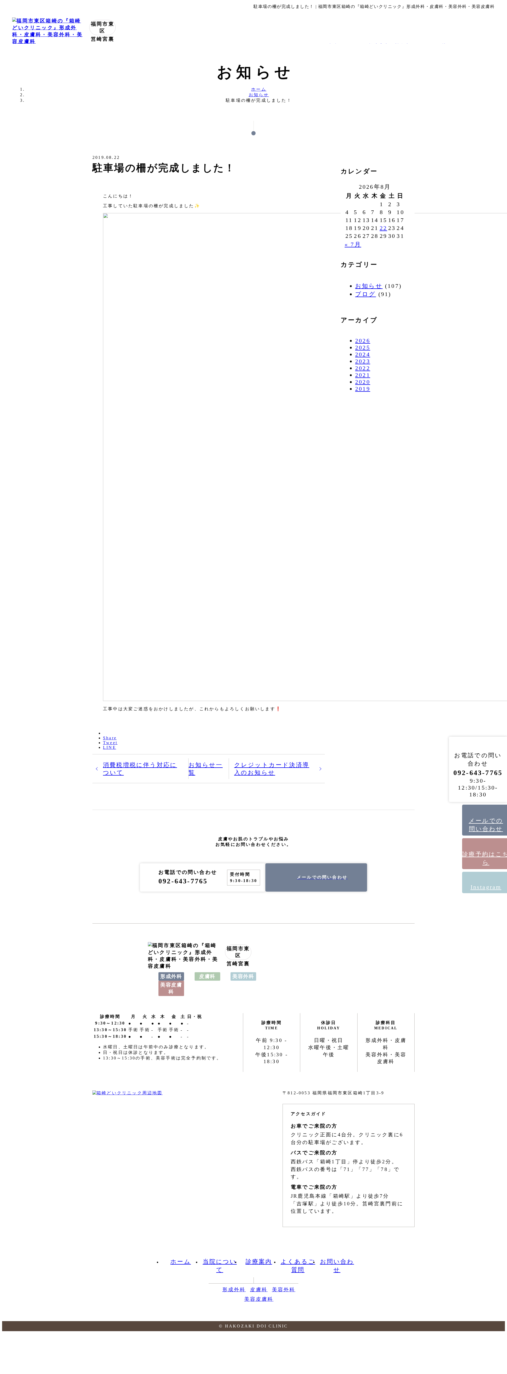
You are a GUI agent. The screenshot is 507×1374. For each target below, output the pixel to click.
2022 (362, 368)
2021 (362, 375)
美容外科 (283, 1289)
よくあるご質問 (298, 1265)
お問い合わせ (337, 1265)
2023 (362, 361)
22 (383, 228)
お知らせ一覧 (206, 769)
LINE (109, 747)
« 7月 (353, 244)
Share (110, 738)
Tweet (110, 742)
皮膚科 (259, 1289)
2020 (362, 382)
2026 (362, 340)
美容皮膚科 (259, 1299)
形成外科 (234, 1289)
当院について (220, 1265)
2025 (362, 347)
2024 (362, 354)
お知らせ (369, 286)
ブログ (365, 294)
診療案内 (259, 1261)
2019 (362, 388)
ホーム (180, 1261)
